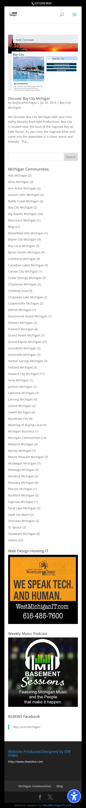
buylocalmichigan (24, 102)
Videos (12, 540)
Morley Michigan (20, 451)
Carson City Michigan (23, 271)
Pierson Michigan (20, 489)
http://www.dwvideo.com (25, 762)
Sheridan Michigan (21, 521)
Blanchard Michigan (22, 220)
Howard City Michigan (23, 374)
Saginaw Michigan (21, 502)
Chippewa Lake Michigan (25, 297)
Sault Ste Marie (18, 515)
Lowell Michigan (19, 412)
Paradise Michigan (21, 476)
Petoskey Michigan (21, 483)
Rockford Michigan (21, 495)
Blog (11, 227)
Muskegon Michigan (22, 463)
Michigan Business (21, 431)
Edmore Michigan (20, 323)
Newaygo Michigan (21, 470)
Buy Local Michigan (21, 246)
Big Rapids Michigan (22, 214)
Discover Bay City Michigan (29, 98)
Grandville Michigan (22, 348)
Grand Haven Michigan (24, 335)
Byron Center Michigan (24, 252)
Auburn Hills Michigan (23, 195)
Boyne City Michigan (22, 239)
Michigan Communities (24, 438)
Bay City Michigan (20, 207)
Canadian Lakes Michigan (26, 265)
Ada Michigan (17, 175)
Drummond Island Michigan (27, 316)
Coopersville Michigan (23, 303)
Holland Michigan (20, 367)
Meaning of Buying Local (25, 425)
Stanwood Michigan (22, 534)
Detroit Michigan (20, 310)
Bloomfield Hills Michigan (26, 233)
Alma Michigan (18, 182)
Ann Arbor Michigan (22, 188)
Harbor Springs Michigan (25, 361)
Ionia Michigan (18, 380)
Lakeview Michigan (21, 393)
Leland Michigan (19, 406)
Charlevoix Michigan (22, 284)
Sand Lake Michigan (22, 508)
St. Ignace (15, 527)
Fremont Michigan (21, 329)
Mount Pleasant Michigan (26, 457)
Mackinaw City (18, 419)
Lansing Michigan (20, 399)
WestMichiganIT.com (57, 805)
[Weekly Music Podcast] (43, 706)
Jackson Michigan (20, 387)
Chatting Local (18, 291)
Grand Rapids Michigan (24, 342)
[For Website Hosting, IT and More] (43, 623)
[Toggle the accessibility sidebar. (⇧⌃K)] (74, 796)
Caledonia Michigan (22, 259)
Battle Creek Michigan (23, 201)
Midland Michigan (21, 444)
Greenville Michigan (22, 355)
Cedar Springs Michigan (25, 278)
